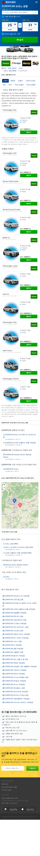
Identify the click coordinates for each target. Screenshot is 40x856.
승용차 (20, 81)
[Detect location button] (36, 12)
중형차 (13, 81)
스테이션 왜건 (30, 81)
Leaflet (26, 527)
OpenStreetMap (34, 527)
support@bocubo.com (9, 798)
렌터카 (28, 132)
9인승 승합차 (31, 85)
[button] (14, 500)
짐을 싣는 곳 (6, 9)
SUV (10, 85)
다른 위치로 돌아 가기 (12, 16)
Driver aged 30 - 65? (12, 34)
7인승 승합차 (19, 85)
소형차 (5, 81)
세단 (4, 85)
